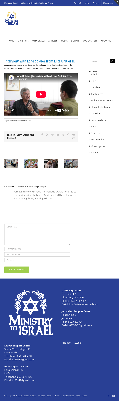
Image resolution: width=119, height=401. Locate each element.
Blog (93, 81)
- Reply (43, 186)
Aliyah (94, 74)
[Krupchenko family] (51, 160)
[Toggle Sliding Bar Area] (116, 2)
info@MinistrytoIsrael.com (83, 304)
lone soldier (22, 120)
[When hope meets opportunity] (31, 160)
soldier (30, 120)
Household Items (100, 107)
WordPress (69, 395)
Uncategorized (99, 146)
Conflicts (95, 87)
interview (13, 120)
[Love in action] (11, 160)
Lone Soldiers (98, 120)
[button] (6, 163)
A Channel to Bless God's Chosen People (37, 3)
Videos (94, 152)
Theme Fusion (81, 395)
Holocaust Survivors (102, 100)
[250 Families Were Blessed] (71, 160)
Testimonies (97, 139)
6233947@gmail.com (80, 325)
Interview (96, 113)
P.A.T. (94, 126)
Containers (97, 94)
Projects (95, 133)
